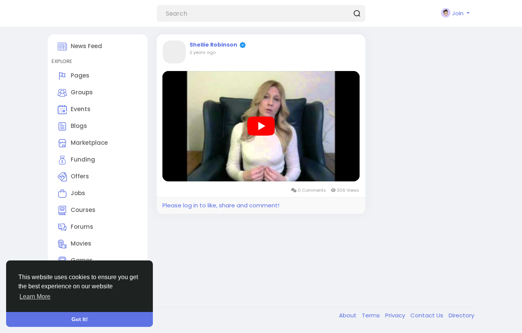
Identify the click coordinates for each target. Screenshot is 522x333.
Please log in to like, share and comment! (220, 205)
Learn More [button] (34, 296)
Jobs (78, 193)
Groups (82, 92)
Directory (461, 315)
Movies (81, 243)
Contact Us (427, 315)
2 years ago (203, 52)
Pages (80, 75)
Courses (83, 210)
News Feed (86, 46)
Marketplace (89, 143)
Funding (83, 159)
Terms (371, 315)
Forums (82, 227)
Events (81, 109)
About (348, 315)
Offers (80, 176)
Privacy (396, 315)
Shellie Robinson (213, 44)
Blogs (79, 126)
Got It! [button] (79, 319)
